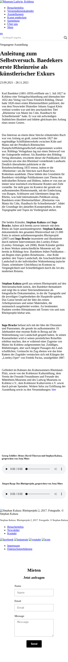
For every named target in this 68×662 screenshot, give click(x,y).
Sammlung (13, 20)
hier (54, 389)
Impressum (13, 545)
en (1, 33)
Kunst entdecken (16, 17)
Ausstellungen (15, 14)
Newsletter (13, 530)
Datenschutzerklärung (19, 548)
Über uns (12, 24)
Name (18, 586)
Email (18, 601)
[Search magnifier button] (65, 37)
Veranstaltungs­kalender (20, 10)
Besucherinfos (15, 7)
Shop (10, 27)
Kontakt (12, 533)
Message (19, 616)
